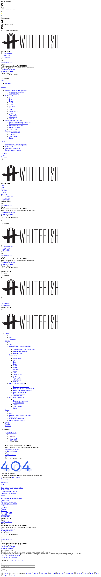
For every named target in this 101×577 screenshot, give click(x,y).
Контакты (4, 157)
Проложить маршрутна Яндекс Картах (8, 70)
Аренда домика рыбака (16, 92)
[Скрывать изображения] (2, 22)
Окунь (11, 102)
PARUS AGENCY (17, 561)
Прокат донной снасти (16, 125)
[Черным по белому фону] (1, 12)
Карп (10, 99)
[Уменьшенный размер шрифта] (2, 3)
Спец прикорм (13, 136)
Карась (11, 97)
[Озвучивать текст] (2, 26)
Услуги (3, 87)
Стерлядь (12, 106)
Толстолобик (13, 115)
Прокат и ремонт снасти (13, 120)
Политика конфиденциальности (11, 555)
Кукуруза (12, 134)
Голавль (11, 118)
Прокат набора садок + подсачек (19, 122)
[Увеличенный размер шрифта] (2, 8)
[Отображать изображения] (2, 20)
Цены (3, 141)
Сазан (11, 113)
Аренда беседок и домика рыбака (16, 90)
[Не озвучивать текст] (2, 29)
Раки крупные (13, 111)
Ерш (10, 110)
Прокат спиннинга (15, 127)
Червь (11, 138)
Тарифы (3, 155)
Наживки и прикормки (13, 131)
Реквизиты (8, 83)
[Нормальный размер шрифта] (2, 5)
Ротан (11, 108)
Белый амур (13, 117)
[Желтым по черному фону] (1, 14)
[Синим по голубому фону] (1, 16)
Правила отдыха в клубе (9, 557)
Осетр (11, 104)
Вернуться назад (6, 477)
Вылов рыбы (9, 95)
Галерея (3, 509)
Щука (11, 101)
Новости (4, 153)
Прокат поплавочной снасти (18, 124)
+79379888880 (5, 57)
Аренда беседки (14, 94)
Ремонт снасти (14, 129)
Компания (4, 479)
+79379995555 (8, 53)
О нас (3, 80)
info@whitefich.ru (6, 62)
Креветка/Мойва (14, 133)
